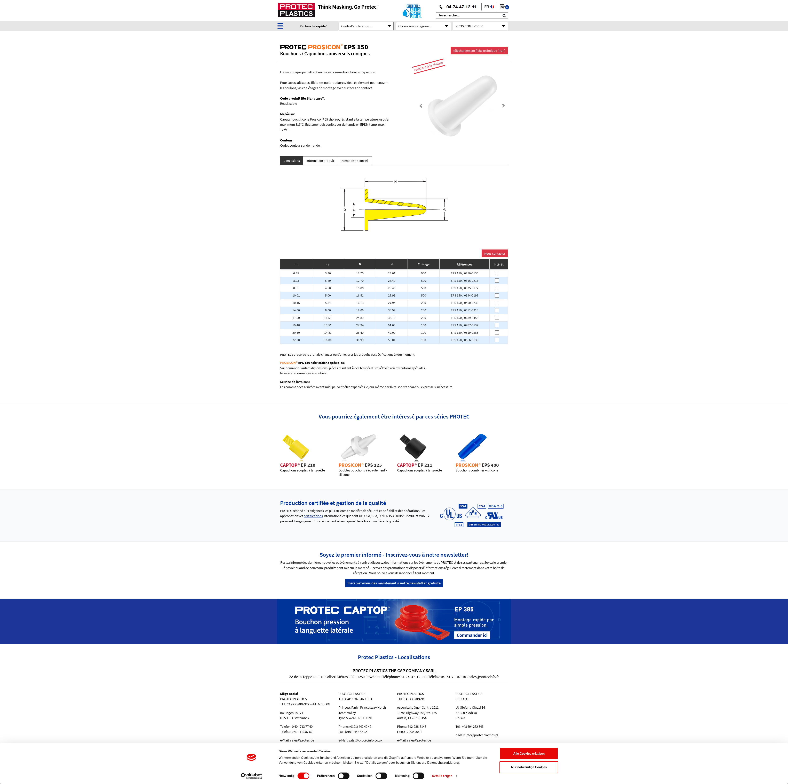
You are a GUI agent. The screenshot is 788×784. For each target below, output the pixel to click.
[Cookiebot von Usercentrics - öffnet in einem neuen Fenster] (251, 776)
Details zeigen (442, 776)
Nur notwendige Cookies (529, 767)
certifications (313, 516)
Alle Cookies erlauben (529, 753)
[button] (421, 106)
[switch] (343, 776)
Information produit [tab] (320, 161)
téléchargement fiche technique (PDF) (479, 50)
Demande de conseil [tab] (355, 161)
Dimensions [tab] (291, 161)
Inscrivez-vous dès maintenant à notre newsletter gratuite (394, 583)
